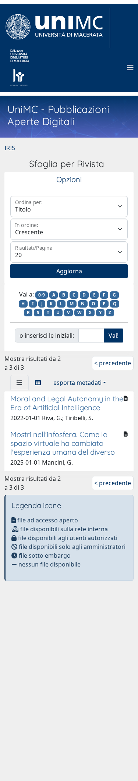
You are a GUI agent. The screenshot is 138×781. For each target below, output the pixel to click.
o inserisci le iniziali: (47, 335)
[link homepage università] (19, 68)
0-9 (41, 295)
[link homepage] (57, 28)
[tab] (19, 382)
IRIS (9, 148)
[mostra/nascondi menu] (130, 67)
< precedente (112, 363)
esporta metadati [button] (77, 383)
